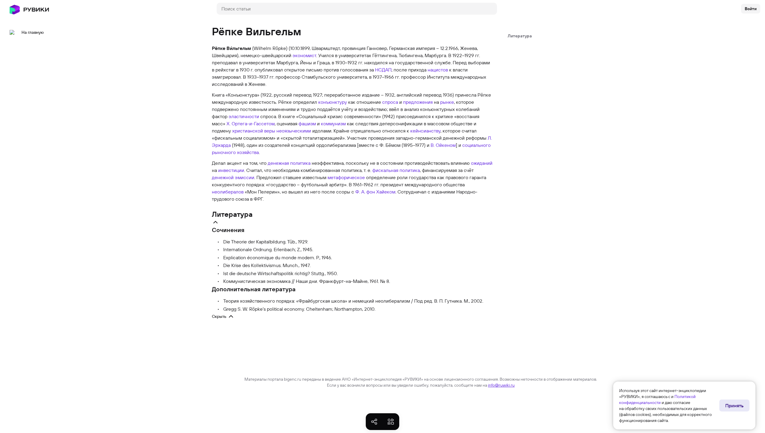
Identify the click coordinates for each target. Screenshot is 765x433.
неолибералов (228, 192)
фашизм (307, 123)
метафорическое (346, 177)
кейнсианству (425, 131)
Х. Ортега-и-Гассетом (251, 123)
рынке (447, 102)
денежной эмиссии (233, 177)
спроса (390, 102)
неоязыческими (293, 131)
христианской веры (253, 131)
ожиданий (481, 163)
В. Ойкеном (443, 145)
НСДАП (383, 70)
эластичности (244, 116)
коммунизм (333, 123)
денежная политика (289, 163)
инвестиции (231, 170)
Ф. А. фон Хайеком (375, 192)
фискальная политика (396, 170)
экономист (304, 55)
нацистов (438, 70)
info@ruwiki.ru (501, 385)
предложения (418, 102)
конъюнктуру (332, 102)
